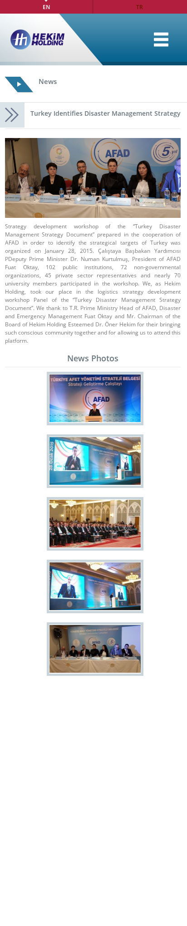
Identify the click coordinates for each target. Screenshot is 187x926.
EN (46, 6)
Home (161, 39)
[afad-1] (95, 398)
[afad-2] (95, 461)
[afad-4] (95, 586)
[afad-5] (95, 649)
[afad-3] (95, 524)
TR (139, 6)
